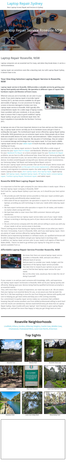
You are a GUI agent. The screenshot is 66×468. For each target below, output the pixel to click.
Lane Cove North (41, 329)
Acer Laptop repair (30, 172)
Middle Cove (56, 326)
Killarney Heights (33, 326)
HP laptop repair (44, 174)
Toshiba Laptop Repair (14, 176)
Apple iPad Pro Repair (22, 151)
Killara (15, 326)
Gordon (22, 326)
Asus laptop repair (44, 172)
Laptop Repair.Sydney (24, 3)
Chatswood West (26, 329)
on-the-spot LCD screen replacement (35, 167)
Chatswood (13, 329)
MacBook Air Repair (56, 153)
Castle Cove (46, 326)
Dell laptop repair (13, 174)
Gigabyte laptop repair (28, 174)
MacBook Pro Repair (14, 153)
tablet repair (27, 144)
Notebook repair (30, 176)
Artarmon (53, 329)
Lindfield (7, 326)
